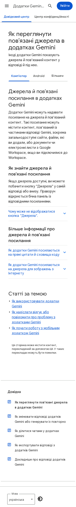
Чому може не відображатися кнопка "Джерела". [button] (31, 213)
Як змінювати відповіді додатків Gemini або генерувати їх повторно (40, 419)
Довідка (14, 392)
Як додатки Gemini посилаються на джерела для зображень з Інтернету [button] (34, 269)
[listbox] (57, 75)
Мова (15, 493)
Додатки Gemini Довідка (28, 6)
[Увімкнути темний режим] (40, 499)
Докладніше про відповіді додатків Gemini (40, 462)
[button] (7, 6)
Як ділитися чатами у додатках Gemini (37, 433)
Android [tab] (39, 76)
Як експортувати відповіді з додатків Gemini (35, 447)
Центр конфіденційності (51, 16)
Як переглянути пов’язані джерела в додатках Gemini (41, 404)
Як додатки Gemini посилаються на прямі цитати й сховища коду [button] (34, 252)
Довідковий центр (16, 16)
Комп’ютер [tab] (19, 76)
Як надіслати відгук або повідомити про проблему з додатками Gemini (33, 317)
